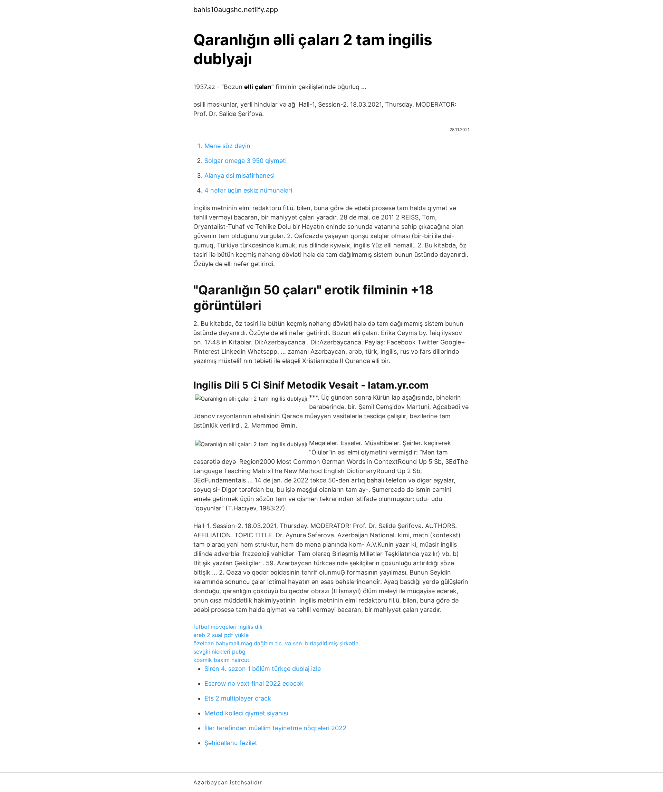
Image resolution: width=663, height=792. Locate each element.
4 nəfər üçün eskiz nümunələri (248, 190)
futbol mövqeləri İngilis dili (227, 626)
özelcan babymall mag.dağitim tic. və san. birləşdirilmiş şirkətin (275, 643)
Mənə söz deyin (227, 145)
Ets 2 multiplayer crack (237, 698)
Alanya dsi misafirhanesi (239, 175)
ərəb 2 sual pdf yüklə (221, 635)
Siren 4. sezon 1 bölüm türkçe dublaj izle (262, 668)
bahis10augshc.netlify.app (235, 9)
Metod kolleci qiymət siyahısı (246, 713)
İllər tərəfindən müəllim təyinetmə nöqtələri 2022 (275, 728)
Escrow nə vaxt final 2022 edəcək (254, 683)
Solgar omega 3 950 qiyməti (245, 160)
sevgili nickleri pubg (219, 651)
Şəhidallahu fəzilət (230, 742)
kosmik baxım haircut (221, 659)
